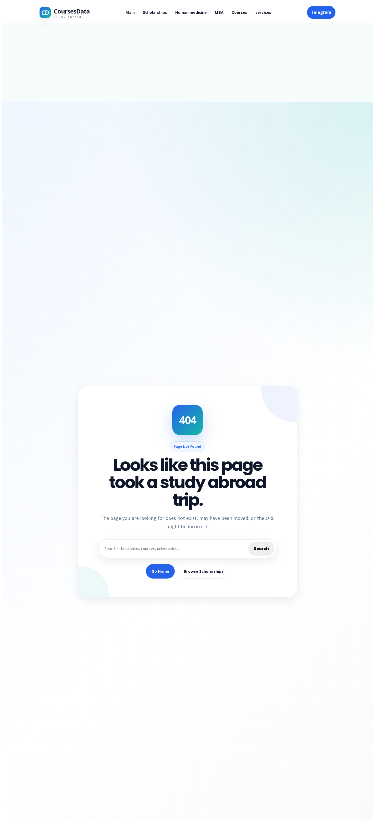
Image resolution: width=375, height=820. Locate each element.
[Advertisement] (187, 62)
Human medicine (191, 12)
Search (261, 548)
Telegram (321, 12)
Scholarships (155, 12)
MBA (219, 12)
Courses (239, 12)
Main (130, 12)
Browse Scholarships (203, 571)
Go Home (160, 571)
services (263, 12)
